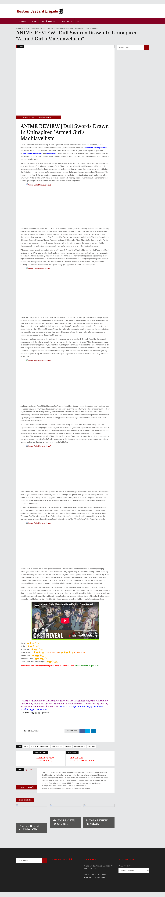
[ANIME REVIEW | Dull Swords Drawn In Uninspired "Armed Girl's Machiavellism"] (26, 778)
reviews (68, 746)
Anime (26, 28)
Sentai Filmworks (79, 746)
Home (18, 28)
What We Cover (125, 866)
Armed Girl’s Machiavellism (40, 746)
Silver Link (91, 746)
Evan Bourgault (27, 787)
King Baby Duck (45, 117)
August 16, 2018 (28, 117)
